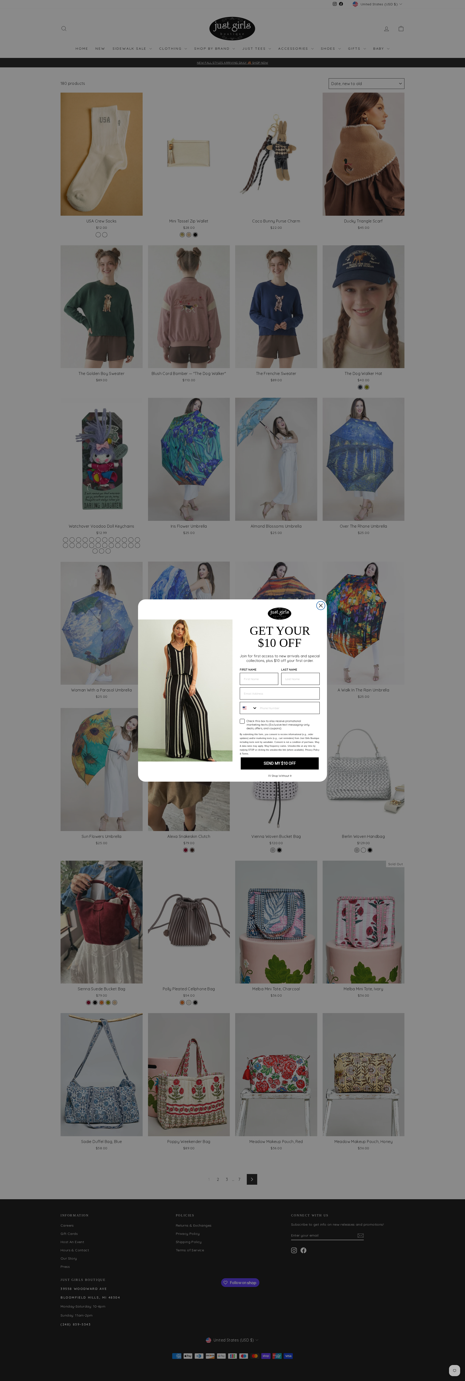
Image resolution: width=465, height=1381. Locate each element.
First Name (248, 669)
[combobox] (248, 708)
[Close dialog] (321, 605)
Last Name (289, 669)
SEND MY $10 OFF (280, 763)
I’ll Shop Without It (280, 775)
